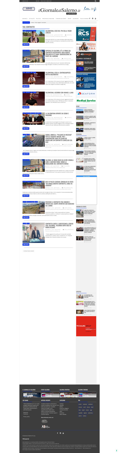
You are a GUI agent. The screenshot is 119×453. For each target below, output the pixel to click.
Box (46, 189)
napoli (83, 410)
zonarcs (34, 30)
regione (85, 413)
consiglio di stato (52, 189)
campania (85, 404)
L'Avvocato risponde (82, 74)
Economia (76, 18)
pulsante (69, 146)
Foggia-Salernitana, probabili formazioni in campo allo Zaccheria (89, 111)
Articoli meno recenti (29, 251)
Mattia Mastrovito (59, 78)
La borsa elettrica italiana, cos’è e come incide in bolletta (90, 68)
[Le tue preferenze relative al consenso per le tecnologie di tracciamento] (116, 450)
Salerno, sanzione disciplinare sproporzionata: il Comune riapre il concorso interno (49, 413)
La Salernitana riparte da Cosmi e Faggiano (57, 114)
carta (65, 229)
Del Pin (50, 36)
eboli (92, 407)
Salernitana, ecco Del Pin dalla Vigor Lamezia (58, 32)
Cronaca (24, 18)
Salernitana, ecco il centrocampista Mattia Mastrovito (58, 73)
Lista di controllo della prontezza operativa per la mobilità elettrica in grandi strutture (90, 145)
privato (52, 209)
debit (70, 58)
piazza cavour (68, 189)
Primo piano (28, 113)
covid (84, 407)
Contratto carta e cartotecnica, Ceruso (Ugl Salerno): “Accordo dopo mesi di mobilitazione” (59, 225)
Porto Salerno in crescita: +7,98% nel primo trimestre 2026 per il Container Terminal (90, 152)
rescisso (56, 209)
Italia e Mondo (84, 18)
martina (52, 78)
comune (69, 207)
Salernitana (28, 30)
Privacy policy (26, 416)
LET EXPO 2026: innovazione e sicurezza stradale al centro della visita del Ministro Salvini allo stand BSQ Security (90, 169)
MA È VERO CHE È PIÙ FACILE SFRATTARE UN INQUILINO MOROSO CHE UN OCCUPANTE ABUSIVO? (89, 79)
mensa (55, 167)
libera (62, 189)
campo (65, 207)
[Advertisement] (86, 267)
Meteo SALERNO (86, 176)
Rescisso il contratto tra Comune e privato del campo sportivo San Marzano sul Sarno (59, 204)
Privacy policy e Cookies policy (46, 1)
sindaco (84, 415)
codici (50, 146)
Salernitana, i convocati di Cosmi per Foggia (90, 123)
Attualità (32, 18)
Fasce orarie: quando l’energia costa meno (88, 62)
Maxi (55, 60)
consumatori (55, 146)
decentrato (48, 60)
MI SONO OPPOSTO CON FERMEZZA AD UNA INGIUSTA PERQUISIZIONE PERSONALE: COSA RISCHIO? (89, 85)
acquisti (65, 144)
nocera (87, 410)
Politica (38, 18)
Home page (37, 1)
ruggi (63, 167)
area (71, 187)
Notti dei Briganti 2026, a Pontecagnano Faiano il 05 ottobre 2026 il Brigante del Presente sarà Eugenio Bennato (89, 304)
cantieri (67, 166)
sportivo (72, 209)
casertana (47, 96)
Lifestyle (78, 292)
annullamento (66, 187)
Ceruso (47, 231)
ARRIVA (46, 146)
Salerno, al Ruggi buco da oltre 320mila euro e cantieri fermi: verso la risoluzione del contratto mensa (59, 162)
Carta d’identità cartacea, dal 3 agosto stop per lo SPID (89, 311)
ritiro (53, 36)
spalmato (71, 60)
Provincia (28, 181)
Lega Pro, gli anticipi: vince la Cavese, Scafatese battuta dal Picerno (90, 117)
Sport (69, 18)
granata (58, 96)
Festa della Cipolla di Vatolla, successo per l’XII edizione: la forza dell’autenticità (89, 238)
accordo (67, 94)
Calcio (24, 30)
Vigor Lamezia (64, 36)
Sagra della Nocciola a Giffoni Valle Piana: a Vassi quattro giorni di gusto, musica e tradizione (89, 211)
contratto (68, 35)
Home (32, 22)
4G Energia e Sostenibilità (83, 58)
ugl (59, 231)
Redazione (57, 58)
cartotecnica (70, 229)
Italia (80, 410)
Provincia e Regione (48, 18)
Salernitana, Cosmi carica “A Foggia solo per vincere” (90, 129)
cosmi (46, 36)
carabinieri (90, 404)
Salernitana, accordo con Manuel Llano (59, 92)
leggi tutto (26, 44)
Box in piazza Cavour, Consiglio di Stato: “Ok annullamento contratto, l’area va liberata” (59, 184)
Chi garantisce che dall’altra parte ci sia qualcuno (88, 296)
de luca (88, 407)
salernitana (57, 36)
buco (64, 166)
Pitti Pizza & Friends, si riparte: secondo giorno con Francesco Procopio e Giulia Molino (89, 221)
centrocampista (69, 76)
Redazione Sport (59, 35)
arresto (80, 404)
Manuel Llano (63, 96)
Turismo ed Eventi (61, 18)
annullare (70, 144)
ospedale (63, 60)
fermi (52, 167)
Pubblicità (25, 414)
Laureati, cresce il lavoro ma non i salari (89, 138)
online (64, 146)
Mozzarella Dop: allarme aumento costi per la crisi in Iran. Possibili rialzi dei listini (89, 160)
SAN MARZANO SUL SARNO (64, 209)
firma (52, 60)
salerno (67, 60)
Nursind (58, 60)
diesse (49, 119)
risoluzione (59, 167)
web (50, 147)
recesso (47, 147)
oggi (55, 119)
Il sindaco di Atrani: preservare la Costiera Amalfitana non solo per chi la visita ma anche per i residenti (50, 405)
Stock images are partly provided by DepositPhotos (32, 449)
